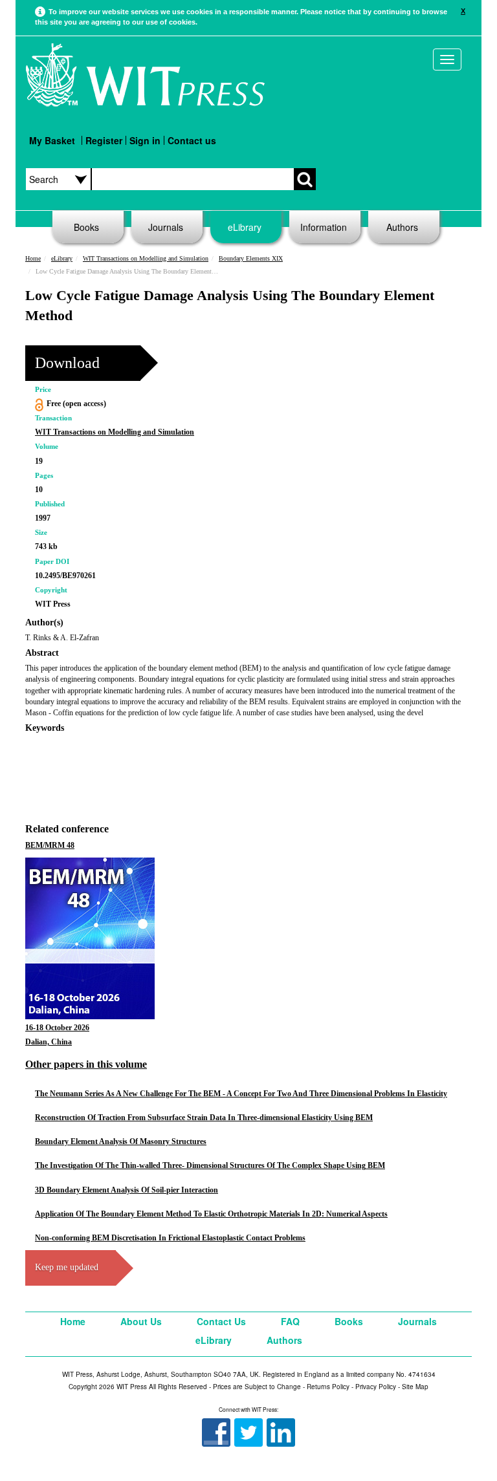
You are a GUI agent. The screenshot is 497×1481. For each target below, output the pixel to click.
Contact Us (221, 1321)
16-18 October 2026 (57, 1027)
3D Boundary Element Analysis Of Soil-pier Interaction (126, 1190)
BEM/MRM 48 (49, 845)
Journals (165, 227)
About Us (141, 1321)
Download (67, 362)
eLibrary (244, 227)
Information (323, 227)
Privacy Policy (375, 1386)
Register (103, 140)
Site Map (415, 1386)
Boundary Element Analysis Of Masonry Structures (120, 1141)
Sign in (144, 140)
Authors (402, 227)
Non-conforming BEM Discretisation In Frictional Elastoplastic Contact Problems (170, 1237)
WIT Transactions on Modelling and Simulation (145, 258)
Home (33, 258)
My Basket (52, 140)
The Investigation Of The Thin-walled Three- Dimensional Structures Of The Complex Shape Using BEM (210, 1165)
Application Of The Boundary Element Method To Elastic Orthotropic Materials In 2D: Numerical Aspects (211, 1213)
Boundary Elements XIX (251, 258)
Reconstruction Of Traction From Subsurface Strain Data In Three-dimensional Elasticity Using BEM (204, 1117)
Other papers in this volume (86, 1064)
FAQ (290, 1321)
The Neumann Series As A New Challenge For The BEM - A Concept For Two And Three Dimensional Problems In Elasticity (241, 1093)
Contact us (192, 140)
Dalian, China (48, 1041)
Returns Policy (328, 1386)
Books (86, 227)
